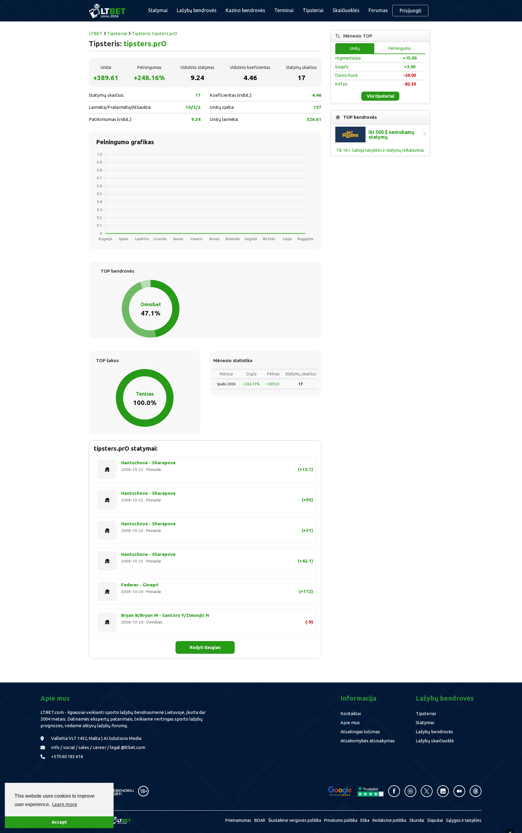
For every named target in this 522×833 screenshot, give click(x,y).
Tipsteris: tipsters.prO (154, 33)
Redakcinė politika (389, 820)
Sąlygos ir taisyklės (464, 820)
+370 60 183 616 (67, 756)
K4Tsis (341, 84)
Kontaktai (350, 713)
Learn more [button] (64, 804)
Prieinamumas (238, 820)
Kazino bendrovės (245, 10)
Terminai (284, 10)
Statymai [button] (158, 10)
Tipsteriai (313, 10)
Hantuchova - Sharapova (148, 462)
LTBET (95, 33)
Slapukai (435, 820)
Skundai (416, 820)
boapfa (341, 66)
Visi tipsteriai (380, 96)
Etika (364, 820)
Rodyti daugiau (205, 647)
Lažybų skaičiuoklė (435, 740)
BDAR (259, 820)
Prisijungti (410, 10)
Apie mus (350, 722)
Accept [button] (59, 822)
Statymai (425, 722)
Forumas (378, 10)
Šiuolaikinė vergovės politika (294, 820)
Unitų (355, 48)
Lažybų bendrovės (197, 10)
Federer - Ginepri (139, 584)
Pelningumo (399, 48)
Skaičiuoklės (346, 10)
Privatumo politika (340, 820)
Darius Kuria (346, 75)
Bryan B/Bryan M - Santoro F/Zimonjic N (165, 615)
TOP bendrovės (360, 117)
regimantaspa (348, 58)
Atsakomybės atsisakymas (367, 740)
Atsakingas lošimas (360, 731)
